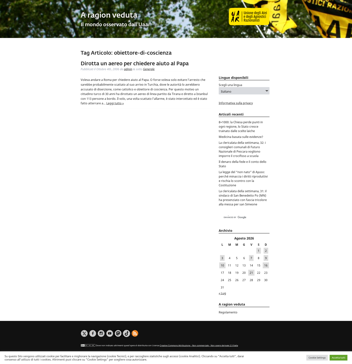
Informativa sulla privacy (236, 103)
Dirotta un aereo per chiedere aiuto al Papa (135, 63)
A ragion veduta (109, 15)
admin (128, 69)
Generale (149, 69)
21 (251, 273)
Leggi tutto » (115, 103)
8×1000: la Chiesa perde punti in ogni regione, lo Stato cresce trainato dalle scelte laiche (241, 126)
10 (222, 265)
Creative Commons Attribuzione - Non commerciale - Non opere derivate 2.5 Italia (199, 345)
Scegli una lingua (230, 85)
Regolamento (228, 312)
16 (265, 265)
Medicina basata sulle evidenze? (241, 137)
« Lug (222, 293)
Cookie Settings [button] (317, 357)
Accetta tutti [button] (338, 357)
